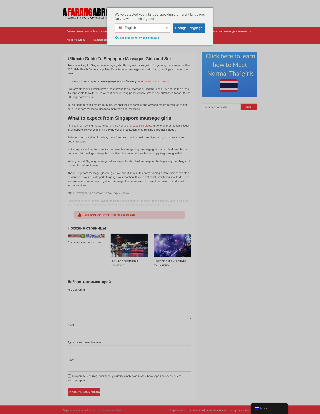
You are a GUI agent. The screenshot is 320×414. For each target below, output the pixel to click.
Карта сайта (177, 410)
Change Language (188, 28)
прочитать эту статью (155, 81)
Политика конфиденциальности (207, 410)
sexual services (142, 125)
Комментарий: (77, 289)
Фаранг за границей (75, 410)
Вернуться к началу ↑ (243, 410)
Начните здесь (76, 39)
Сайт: (71, 359)
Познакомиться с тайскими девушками (92, 31)
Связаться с (101, 39)
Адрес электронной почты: (85, 342)
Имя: (71, 324)
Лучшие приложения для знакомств (227, 31)
